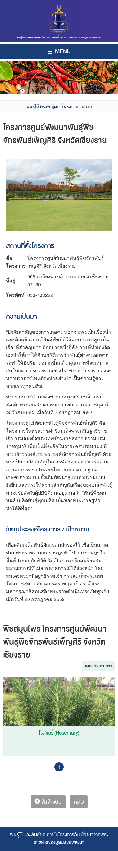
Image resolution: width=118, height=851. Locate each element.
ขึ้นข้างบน (51, 801)
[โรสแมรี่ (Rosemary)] (59, 711)
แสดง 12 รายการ (98, 666)
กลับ (79, 801)
